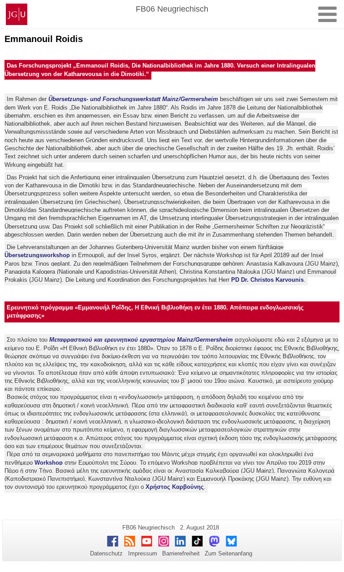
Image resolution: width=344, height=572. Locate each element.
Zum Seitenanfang (228, 553)
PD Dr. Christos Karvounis (267, 279)
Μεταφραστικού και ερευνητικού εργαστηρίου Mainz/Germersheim (141, 340)
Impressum (142, 553)
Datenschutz (106, 553)
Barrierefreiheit (181, 553)
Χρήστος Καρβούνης (175, 487)
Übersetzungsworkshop (37, 255)
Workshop (48, 462)
